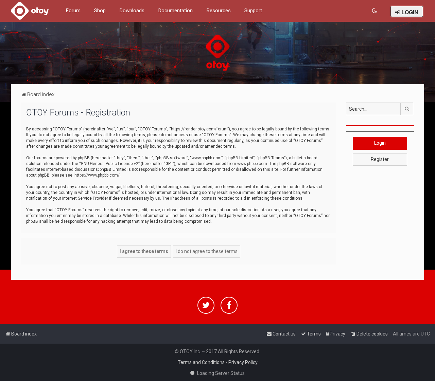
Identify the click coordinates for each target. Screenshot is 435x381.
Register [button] (380, 159)
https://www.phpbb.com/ (97, 175)
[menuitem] (375, 11)
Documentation (175, 10)
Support (253, 10)
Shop (100, 10)
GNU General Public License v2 (109, 163)
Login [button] (380, 143)
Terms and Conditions (201, 362)
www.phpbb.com (252, 163)
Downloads (131, 10)
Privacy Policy (243, 362)
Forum (73, 10)
